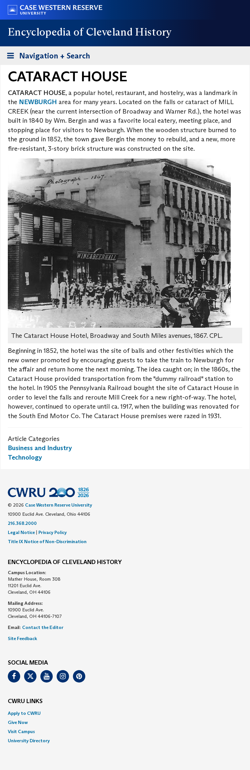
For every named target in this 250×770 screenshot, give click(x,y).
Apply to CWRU (24, 713)
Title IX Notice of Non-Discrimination (47, 541)
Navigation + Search (46, 58)
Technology (25, 457)
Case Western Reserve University (58, 505)
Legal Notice (21, 532)
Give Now (18, 722)
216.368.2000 (22, 523)
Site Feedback (22, 638)
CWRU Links (25, 701)
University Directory (29, 741)
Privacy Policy (52, 532)
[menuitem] (125, 713)
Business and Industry (40, 448)
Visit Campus (21, 731)
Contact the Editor (42, 627)
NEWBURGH (38, 102)
